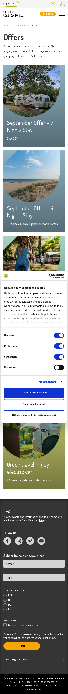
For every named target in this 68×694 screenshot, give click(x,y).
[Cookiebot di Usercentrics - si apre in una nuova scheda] (49, 276)
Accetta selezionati (34, 403)
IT (9, 599)
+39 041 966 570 (47, 682)
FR (9, 609)
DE (10, 604)
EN (7, 3)
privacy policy (30, 624)
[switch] (59, 346)
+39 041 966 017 (32, 682)
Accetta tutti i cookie (34, 392)
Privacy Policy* (12, 620)
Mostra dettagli (48, 381)
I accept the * (24, 624)
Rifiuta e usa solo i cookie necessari (34, 415)
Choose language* (14, 590)
